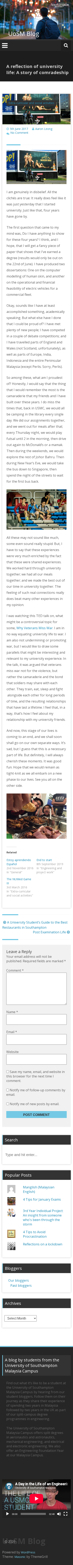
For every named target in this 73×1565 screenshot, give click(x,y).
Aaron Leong (43, 129)
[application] (36, 1498)
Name (12, 1012)
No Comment (19, 132)
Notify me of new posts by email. (34, 1104)
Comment (15, 970)
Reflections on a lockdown (42, 1244)
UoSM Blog (23, 33)
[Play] (7, 1514)
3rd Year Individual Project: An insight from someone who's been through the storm (43, 1217)
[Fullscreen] (65, 1514)
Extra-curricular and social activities (31, 103)
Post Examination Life (49, 932)
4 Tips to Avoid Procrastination (35, 1234)
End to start (44, 860)
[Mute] (59, 1514)
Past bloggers (21, 1285)
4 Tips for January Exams (42, 1199)
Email (11, 1032)
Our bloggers (18, 1280)
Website (12, 1052)
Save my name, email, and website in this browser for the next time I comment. (35, 1076)
